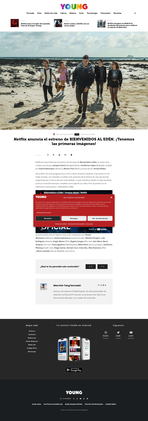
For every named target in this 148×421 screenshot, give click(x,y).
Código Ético (32, 348)
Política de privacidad (94, 404)
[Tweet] (53, 155)
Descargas (32, 351)
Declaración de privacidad (76, 224)
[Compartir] (47, 155)
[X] (74, 398)
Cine (39, 13)
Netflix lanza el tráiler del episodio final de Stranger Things (35, 25)
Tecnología (92, 13)
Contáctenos (110, 404)
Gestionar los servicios (44, 212)
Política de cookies (61, 224)
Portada (30, 13)
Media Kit (32, 345)
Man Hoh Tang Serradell (64, 134)
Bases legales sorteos (73, 404)
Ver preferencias (100, 218)
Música (73, 13)
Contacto (32, 334)
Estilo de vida (51, 13)
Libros (63, 13)
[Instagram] (77, 398)
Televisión (106, 13)
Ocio (81, 13)
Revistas (117, 13)
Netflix (23, 21)
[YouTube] (80, 398)
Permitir (48, 218)
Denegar (74, 218)
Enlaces (32, 331)
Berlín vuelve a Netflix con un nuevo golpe (76, 25)
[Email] (65, 155)
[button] (111, 197)
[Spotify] (87, 398)
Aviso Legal (89, 224)
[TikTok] (84, 398)
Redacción (32, 338)
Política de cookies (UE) (53, 404)
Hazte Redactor (32, 341)
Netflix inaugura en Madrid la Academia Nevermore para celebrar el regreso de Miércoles (122, 25)
